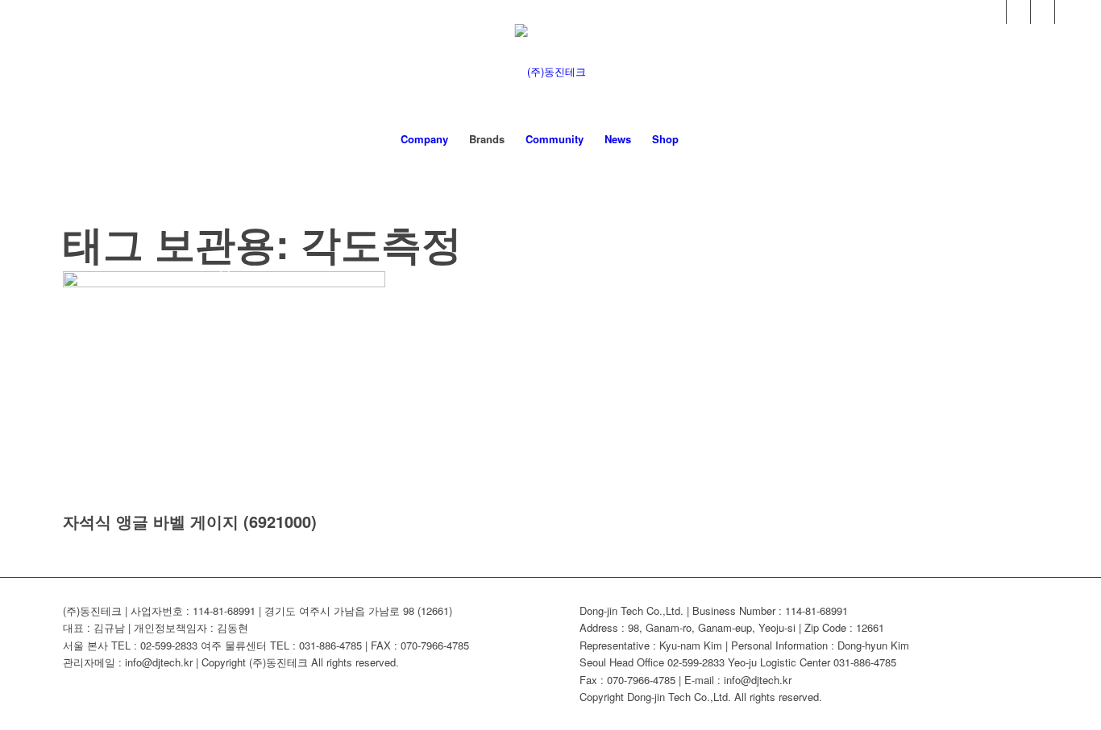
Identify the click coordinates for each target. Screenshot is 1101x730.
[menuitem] (424, 139)
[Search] (699, 139)
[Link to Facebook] (994, 12)
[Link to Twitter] (1042, 12)
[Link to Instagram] (1067, 12)
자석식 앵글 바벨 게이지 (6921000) (190, 521)
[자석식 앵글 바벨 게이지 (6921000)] (224, 283)
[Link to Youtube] (1018, 12)
